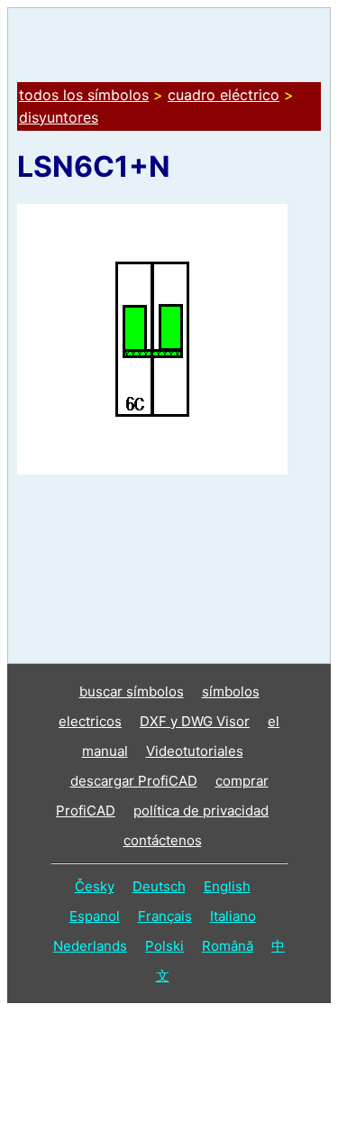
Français (165, 916)
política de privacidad (201, 810)
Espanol (94, 916)
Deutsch (159, 886)
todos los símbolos (84, 95)
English (227, 886)
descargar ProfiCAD (133, 780)
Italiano (233, 916)
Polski (164, 945)
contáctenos (162, 840)
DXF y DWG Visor (195, 721)
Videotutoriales (194, 751)
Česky (94, 886)
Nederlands (90, 945)
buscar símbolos (131, 691)
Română (227, 945)
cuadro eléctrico (223, 95)
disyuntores (58, 117)
